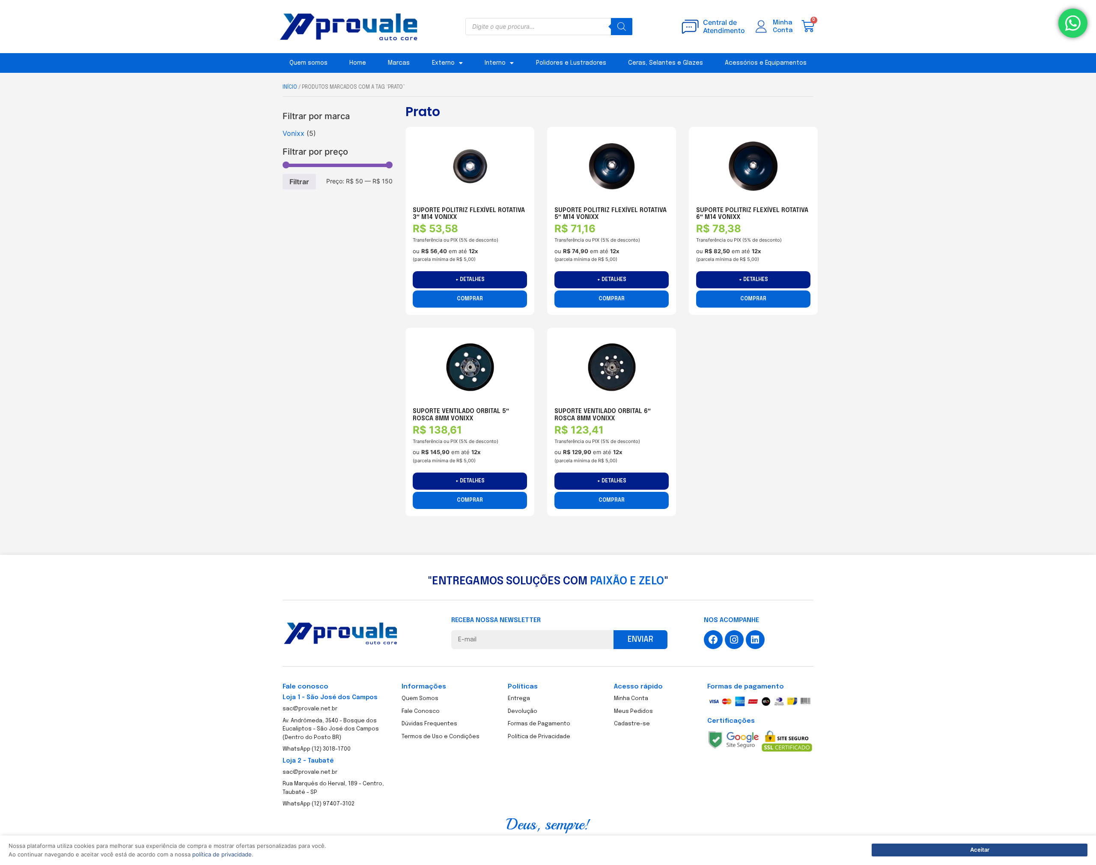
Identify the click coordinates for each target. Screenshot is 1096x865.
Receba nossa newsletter (496, 620)
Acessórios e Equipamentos (766, 63)
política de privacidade (222, 854)
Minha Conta (783, 26)
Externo (443, 63)
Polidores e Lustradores (571, 63)
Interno (495, 63)
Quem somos (308, 63)
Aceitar (979, 849)
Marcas (399, 63)
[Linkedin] (755, 639)
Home (357, 63)
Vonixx (293, 133)
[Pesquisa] (621, 26)
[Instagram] (734, 639)
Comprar (470, 299)
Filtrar (299, 181)
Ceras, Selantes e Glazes (665, 63)
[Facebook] (713, 639)
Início (290, 87)
